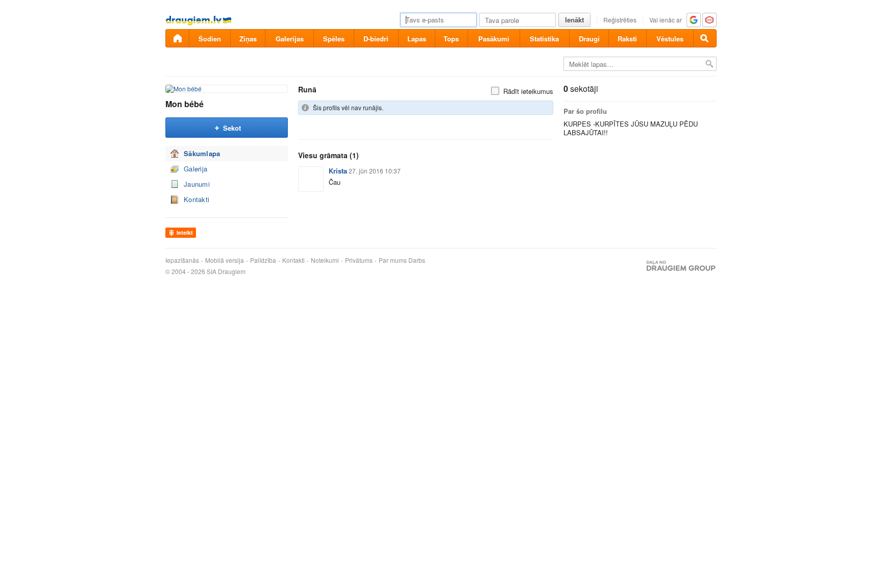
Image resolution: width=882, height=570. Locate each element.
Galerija (195, 169)
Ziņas (248, 38)
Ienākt (574, 19)
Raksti (627, 38)
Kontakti (196, 199)
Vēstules (669, 38)
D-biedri (375, 38)
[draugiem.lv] (177, 38)
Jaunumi (197, 184)
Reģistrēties (619, 19)
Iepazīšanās (182, 260)
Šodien (210, 38)
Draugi (589, 38)
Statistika (544, 38)
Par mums (393, 260)
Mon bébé (184, 104)
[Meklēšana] (705, 38)
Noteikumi (325, 260)
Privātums (359, 260)
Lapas (416, 38)
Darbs (416, 260)
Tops (451, 38)
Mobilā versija (224, 260)
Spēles (334, 38)
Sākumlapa (202, 153)
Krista (338, 171)
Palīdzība (263, 260)
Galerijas (290, 38)
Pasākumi (493, 38)
